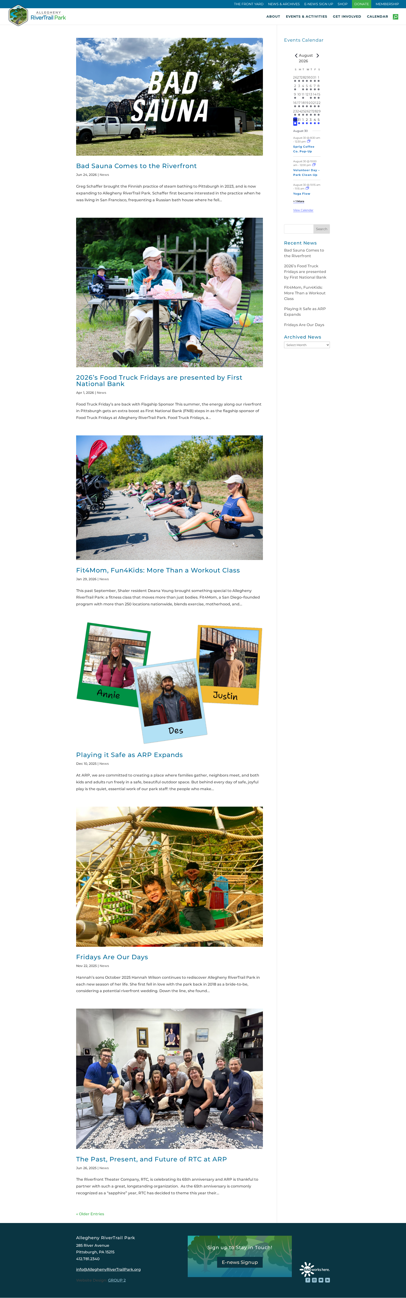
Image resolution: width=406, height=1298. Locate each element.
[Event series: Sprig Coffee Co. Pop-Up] (308, 141)
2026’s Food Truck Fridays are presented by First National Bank (159, 381)
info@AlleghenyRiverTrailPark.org (108, 1269)
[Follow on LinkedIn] (327, 1280)
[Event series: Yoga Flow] (307, 188)
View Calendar (303, 210)
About (273, 17)
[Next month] (317, 55)
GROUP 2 (117, 1280)
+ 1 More (298, 201)
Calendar (377, 17)
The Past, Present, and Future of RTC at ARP (151, 1159)
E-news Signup (240, 1262)
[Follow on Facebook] (307, 1280)
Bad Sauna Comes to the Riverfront (136, 166)
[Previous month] (296, 55)
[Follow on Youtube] (321, 1280)
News (104, 175)
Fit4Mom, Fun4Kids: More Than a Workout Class (158, 570)
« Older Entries (90, 1214)
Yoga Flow (301, 193)
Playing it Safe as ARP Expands (129, 755)
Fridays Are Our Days (112, 957)
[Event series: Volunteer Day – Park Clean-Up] (314, 165)
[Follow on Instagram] (314, 1280)
